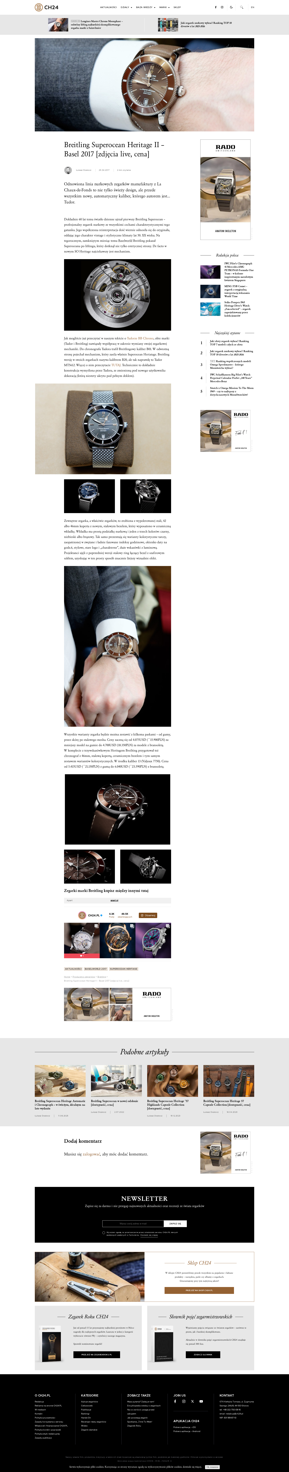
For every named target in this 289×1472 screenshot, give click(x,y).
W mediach (40, 1410)
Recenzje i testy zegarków (93, 1422)
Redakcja (39, 1402)
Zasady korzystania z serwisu (49, 1422)
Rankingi (85, 1414)
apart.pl (114, 900)
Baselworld (125, 241)
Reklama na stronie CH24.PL (48, 1406)
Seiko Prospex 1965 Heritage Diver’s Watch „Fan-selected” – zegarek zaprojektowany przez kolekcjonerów (237, 309)
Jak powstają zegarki (137, 1418)
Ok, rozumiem (212, 1467)
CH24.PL (46, 7)
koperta (84, 526)
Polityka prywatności (45, 1418)
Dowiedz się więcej (149, 1235)
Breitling (102, 977)
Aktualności (108, 7)
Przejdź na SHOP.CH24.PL (199, 1290)
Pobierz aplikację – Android (186, 1431)
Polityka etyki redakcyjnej (47, 1434)
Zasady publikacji (43, 1438)
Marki (163, 7)
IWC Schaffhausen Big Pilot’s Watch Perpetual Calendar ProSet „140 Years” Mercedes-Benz (231, 378)
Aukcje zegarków (89, 1402)
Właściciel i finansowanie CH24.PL (51, 1426)
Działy (125, 7)
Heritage (85, 251)
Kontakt (38, 1414)
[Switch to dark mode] (231, 7)
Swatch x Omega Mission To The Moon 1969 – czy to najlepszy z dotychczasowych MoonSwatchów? (232, 391)
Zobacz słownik (203, 1355)
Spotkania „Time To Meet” (140, 1422)
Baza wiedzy (144, 7)
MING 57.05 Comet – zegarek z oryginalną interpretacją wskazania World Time (237, 291)
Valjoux (147, 761)
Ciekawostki (87, 1406)
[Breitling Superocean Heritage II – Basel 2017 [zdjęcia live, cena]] (144, 84)
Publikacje (86, 1410)
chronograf (71, 756)
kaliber (124, 196)
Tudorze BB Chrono (140, 338)
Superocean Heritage (123, 969)
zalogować (91, 1154)
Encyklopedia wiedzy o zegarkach (144, 1406)
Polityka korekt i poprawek (48, 1430)
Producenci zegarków (84, 977)
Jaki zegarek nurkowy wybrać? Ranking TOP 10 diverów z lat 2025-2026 (231, 353)
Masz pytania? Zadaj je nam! (140, 1402)
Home (67, 977)
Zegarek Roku (134, 1426)
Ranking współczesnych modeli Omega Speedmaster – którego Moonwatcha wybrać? (230, 365)
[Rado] (117, 1004)
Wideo (84, 1426)
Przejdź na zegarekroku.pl (96, 1355)
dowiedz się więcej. (192, 1466)
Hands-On (86, 1418)
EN (252, 7)
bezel (143, 553)
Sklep (177, 7)
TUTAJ (116, 365)
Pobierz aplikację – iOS (184, 1427)
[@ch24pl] (82, 915)
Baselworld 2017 (96, 969)
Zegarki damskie (89, 1430)
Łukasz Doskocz (83, 170)
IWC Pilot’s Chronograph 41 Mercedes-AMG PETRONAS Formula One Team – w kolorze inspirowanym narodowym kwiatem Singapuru (239, 272)
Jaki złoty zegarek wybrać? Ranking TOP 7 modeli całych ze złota (229, 343)
